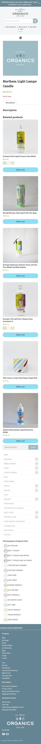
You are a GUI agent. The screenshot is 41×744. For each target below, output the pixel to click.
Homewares (6, 668)
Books (4, 643)
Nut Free (10, 605)
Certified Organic (14, 570)
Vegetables (6, 678)
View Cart (5, 705)
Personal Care (7, 676)
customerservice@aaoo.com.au (13, 707)
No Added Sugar (13, 600)
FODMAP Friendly (13, 585)
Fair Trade (11, 580)
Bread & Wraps (7, 645)
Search (33, 447)
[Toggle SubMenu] (36, 459)
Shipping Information (9, 694)
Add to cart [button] (20, 170)
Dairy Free (10, 575)
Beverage (5, 640)
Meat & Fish (6, 673)
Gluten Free (11, 590)
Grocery (4, 665)
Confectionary (7, 648)
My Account (6, 702)
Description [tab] (10, 103)
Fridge (4, 656)
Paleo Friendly (13, 610)
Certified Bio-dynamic (16, 565)
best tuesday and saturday (18, 560)
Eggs (4, 650)
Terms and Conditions (9, 686)
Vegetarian (11, 620)
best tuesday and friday (17, 555)
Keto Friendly (12, 595)
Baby (3, 638)
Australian (11, 546)
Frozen (4, 658)
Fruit (3, 663)
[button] (20, 38)
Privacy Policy (7, 689)
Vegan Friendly (13, 615)
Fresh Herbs (6, 653)
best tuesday (12, 550)
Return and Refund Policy (11, 691)
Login (20, 31)
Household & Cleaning (9, 670)
